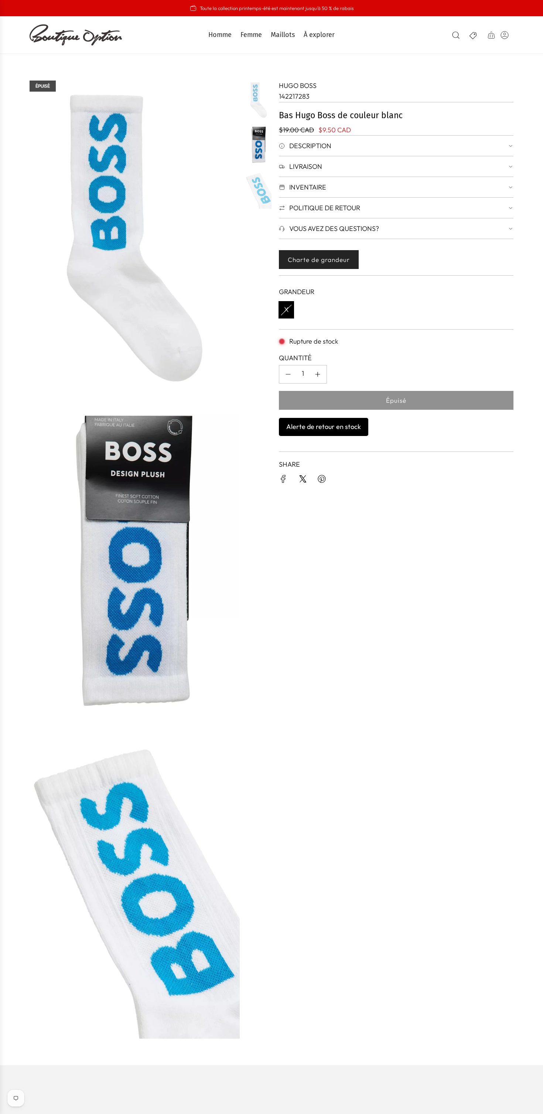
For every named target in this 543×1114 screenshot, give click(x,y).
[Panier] (491, 35)
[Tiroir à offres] (473, 35)
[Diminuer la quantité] (288, 374)
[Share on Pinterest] (322, 480)
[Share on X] (302, 480)
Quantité (295, 358)
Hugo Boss (298, 85)
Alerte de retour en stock (323, 426)
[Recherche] (456, 35)
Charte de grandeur (319, 259)
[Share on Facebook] (283, 480)
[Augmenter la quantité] (318, 374)
